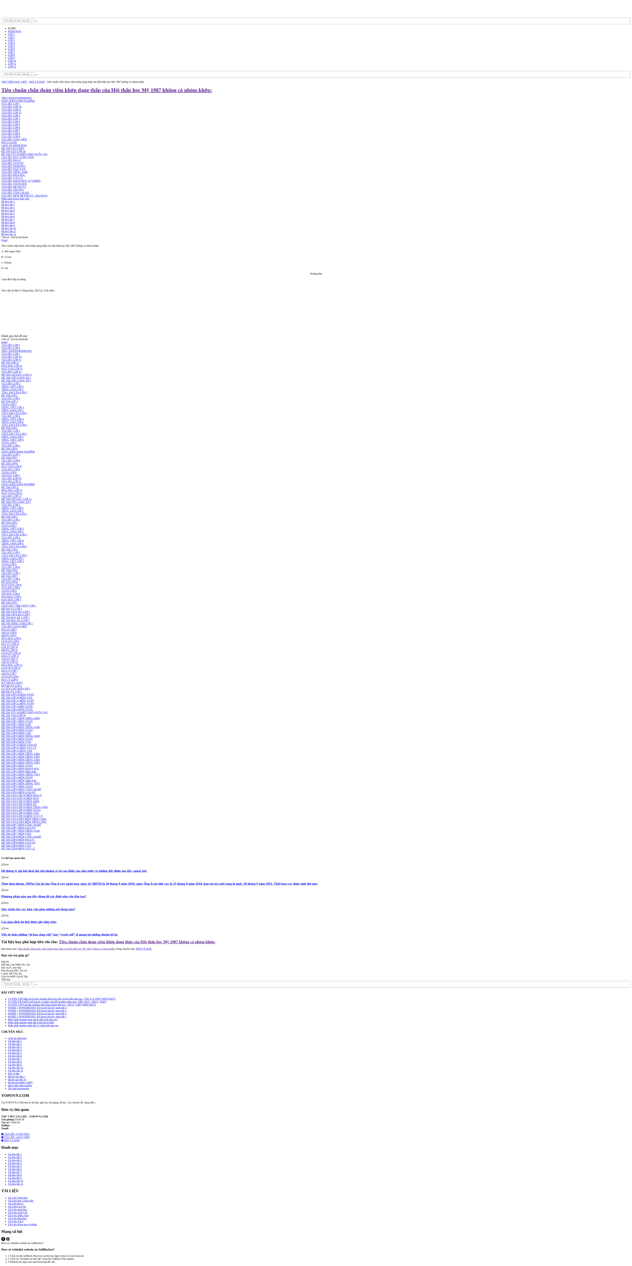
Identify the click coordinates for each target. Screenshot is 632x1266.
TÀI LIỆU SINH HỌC (13, 166)
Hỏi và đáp (13, 1073)
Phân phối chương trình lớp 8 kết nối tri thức (31, 1022)
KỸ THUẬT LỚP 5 (12, 682)
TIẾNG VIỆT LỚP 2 (12, 386)
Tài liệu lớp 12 (15, 1070)
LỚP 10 (12, 61)
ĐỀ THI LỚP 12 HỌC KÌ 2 (16, 380)
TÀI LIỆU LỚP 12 (11, 112)
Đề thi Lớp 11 (8, 231)
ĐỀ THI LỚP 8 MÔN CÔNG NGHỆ (21, 836)
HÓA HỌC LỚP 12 (11, 665)
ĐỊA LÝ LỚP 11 (10, 656)
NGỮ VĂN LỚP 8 (11, 466)
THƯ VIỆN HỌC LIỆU (14, 81)
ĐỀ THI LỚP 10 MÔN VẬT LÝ (18, 748)
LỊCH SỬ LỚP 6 (10, 641)
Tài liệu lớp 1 (15, 1041)
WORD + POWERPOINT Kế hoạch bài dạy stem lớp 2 (37, 1013)
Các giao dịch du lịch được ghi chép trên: (29, 922)
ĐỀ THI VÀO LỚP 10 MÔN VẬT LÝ (22, 816)
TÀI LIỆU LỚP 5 (10, 124)
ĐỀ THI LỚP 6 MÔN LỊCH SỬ (18, 792)
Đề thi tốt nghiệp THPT (20, 1082)
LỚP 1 (11, 34)
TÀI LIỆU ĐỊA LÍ (11, 160)
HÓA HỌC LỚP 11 (11, 365)
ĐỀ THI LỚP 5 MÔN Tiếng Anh (18, 780)
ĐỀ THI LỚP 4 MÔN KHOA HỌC (20, 768)
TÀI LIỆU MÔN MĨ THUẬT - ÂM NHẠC (24, 195)
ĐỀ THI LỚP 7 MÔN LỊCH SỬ (18, 828)
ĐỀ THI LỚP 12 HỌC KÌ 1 (16, 377)
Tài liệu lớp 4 (15, 1050)
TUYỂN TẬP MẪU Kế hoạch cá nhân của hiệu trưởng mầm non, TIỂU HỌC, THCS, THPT (57, 1001)
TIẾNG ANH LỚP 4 (12, 422)
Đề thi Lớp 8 (8, 222)
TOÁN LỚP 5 (8, 442)
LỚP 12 (12, 66)
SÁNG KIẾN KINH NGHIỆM (18, 101)
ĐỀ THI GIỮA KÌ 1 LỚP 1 (15, 611)
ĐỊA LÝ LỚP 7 (9, 671)
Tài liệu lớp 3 (15, 1047)
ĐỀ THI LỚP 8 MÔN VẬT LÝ (18, 848)
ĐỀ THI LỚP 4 (9, 428)
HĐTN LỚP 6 (8, 635)
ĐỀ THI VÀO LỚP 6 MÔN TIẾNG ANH (23, 819)
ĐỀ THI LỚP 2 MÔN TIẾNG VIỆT (20, 756)
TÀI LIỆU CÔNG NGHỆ (15, 192)
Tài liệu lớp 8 (15, 1061)
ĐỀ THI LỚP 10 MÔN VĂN (16, 697)
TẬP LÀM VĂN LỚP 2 (14, 392)
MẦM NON (14, 31)
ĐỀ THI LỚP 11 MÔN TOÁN (17, 700)
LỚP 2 (11, 37)
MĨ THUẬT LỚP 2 (11, 685)
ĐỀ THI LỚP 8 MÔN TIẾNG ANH (20, 727)
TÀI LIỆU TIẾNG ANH (14, 172)
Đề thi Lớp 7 (8, 219)
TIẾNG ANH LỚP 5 (12, 437)
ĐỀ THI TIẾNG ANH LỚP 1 (17, 623)
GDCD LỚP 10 (9, 647)
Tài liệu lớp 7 (15, 1059)
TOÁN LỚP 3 (8, 404)
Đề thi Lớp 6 (8, 216)
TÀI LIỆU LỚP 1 (10, 104)
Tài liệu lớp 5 (15, 1053)
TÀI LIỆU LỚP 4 (10, 121)
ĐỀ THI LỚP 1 (9, 602)
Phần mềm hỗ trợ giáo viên (15, 198)
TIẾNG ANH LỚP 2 (12, 389)
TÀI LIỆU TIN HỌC (12, 189)
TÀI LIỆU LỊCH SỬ (12, 163)
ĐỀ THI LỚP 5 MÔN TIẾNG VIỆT (20, 783)
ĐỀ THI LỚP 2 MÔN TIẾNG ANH (20, 753)
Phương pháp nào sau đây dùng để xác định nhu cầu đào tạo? (43, 896)
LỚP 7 (11, 52)
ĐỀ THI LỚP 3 (9, 401)
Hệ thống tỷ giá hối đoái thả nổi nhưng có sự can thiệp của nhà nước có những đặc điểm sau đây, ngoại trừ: (74, 871)
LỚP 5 (11, 46)
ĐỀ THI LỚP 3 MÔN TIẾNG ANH (20, 759)
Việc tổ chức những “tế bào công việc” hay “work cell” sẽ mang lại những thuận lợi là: (59, 934)
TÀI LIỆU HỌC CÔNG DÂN (17, 157)
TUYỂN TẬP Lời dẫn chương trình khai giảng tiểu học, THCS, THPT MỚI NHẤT (52, 1004)
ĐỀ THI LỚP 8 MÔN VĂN (16, 733)
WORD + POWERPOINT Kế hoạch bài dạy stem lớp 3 (37, 1010)
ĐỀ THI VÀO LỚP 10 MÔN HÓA (20, 798)
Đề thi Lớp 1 (8, 201)
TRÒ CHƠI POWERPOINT (16, 98)
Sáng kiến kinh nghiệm (20, 1085)
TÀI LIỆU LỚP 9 (10, 136)
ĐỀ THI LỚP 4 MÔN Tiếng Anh (18, 771)
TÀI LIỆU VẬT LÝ (12, 178)
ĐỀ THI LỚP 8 (9, 463)
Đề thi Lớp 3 (8, 207)
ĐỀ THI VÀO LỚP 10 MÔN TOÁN (21, 810)
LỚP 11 (12, 64)
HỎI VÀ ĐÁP (37, 81)
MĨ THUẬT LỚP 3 (11, 691)
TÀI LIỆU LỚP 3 (10, 118)
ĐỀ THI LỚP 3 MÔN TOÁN (17, 706)
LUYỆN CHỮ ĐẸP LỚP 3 (15, 688)
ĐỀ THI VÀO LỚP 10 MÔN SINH (20, 801)
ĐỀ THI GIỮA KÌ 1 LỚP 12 (16, 374)
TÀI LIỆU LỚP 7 (10, 130)
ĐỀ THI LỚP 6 (9, 448)
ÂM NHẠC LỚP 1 (11, 596)
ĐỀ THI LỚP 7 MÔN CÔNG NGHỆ (21, 825)
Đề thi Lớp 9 (8, 225)
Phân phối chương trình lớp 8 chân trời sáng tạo (32, 1019)
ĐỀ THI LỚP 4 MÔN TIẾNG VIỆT (20, 774)
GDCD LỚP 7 (9, 673)
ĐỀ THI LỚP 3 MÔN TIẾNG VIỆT (20, 762)
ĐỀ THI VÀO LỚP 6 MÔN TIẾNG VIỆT (24, 822)
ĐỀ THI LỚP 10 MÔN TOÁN (17, 694)
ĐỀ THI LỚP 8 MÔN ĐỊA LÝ (17, 839)
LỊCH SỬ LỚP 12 (11, 668)
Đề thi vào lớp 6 (16, 1076)
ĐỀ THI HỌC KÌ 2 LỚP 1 (15, 620)
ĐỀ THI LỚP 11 (10, 363)
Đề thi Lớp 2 (8, 204)
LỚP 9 (11, 58)
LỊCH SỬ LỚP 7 (10, 676)
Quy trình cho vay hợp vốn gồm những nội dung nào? (38, 909)
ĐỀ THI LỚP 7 (9, 457)
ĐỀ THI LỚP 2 (9, 395)
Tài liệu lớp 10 (15, 1067)
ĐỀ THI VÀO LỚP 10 (13, 151)
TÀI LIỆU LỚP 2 (10, 115)
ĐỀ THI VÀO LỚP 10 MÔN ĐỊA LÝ (21, 795)
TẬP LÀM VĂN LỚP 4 (14, 425)
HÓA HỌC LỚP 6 (11, 638)
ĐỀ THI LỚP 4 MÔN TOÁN (17, 709)
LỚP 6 (11, 49)
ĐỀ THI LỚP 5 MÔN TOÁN (17, 786)
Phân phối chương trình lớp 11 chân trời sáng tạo (33, 1025)
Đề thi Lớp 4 (8, 210)
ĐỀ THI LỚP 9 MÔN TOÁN (17, 739)
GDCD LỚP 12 (9, 662)
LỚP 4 (11, 43)
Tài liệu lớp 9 (15, 1064)
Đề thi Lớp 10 (8, 228)
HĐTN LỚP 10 (9, 650)
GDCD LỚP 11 (9, 659)
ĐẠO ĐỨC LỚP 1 (11, 599)
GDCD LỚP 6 (9, 632)
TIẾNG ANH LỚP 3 (12, 410)
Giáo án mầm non (17, 1038)
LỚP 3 (11, 40)
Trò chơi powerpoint (18, 1088)
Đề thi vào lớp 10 (17, 1079)
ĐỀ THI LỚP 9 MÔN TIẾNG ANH (20, 736)
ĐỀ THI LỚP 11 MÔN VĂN (16, 750)
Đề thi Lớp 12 (8, 234)
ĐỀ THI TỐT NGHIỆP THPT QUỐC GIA (24, 154)
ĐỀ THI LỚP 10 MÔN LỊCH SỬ (19, 745)
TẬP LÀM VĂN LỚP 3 (14, 413)
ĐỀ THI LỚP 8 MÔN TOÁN (17, 730)
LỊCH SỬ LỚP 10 (11, 653)
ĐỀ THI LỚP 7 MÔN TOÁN (17, 721)
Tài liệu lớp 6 (15, 1056)
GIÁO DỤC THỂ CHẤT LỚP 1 (18, 605)
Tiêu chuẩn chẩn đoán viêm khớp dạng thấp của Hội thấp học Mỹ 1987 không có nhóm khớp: (106, 90)
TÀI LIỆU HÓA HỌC (13, 175)
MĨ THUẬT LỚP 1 (11, 608)
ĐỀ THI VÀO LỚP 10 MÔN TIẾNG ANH (24, 807)
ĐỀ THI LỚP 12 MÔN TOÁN (17, 703)
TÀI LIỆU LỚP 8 (10, 133)
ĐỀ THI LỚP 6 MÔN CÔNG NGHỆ (21, 789)
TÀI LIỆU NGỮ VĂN (13, 169)
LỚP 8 (11, 55)
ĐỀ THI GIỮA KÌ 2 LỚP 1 (15, 614)
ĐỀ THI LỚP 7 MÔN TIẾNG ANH (20, 718)
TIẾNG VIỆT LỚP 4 (12, 419)
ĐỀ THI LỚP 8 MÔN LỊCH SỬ (18, 842)
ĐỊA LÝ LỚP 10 (10, 644)
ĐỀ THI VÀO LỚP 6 (12, 148)
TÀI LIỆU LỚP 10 (11, 106)
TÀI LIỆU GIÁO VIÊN (14, 139)
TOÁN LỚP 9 (8, 472)
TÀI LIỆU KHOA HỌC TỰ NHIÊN (21, 181)
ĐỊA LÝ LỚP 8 (9, 679)
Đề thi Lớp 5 (8, 213)
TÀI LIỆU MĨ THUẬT (13, 186)
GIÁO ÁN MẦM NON (13, 145)
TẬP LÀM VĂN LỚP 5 (14, 434)
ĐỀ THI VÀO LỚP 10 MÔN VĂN (20, 813)
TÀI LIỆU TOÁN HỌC (14, 183)
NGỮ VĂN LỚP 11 (12, 368)
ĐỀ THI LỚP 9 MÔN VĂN (16, 742)
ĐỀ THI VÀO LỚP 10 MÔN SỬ (19, 804)
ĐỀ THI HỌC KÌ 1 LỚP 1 (15, 617)
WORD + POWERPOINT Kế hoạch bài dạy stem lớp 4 (37, 1007)
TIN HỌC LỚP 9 (10, 475)
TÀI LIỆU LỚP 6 (10, 127)
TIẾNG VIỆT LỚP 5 (12, 440)
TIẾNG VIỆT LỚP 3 (12, 407)
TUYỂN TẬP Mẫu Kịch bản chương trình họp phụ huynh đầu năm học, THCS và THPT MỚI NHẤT (62, 998)
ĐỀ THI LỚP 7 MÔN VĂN (16, 724)
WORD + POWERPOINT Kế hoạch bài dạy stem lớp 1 (37, 1016)
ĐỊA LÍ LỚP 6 (9, 629)
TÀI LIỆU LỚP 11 (11, 109)
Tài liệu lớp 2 (15, 1044)
